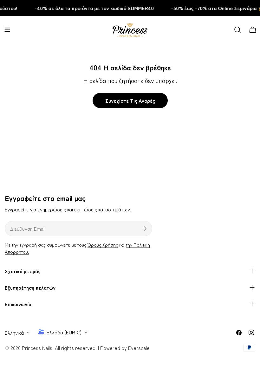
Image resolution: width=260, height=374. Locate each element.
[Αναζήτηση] (237, 29)
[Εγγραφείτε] (145, 228)
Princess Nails (37, 347)
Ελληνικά (14, 332)
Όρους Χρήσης (103, 244)
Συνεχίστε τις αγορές (130, 100)
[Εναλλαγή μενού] (7, 29)
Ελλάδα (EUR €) (64, 332)
